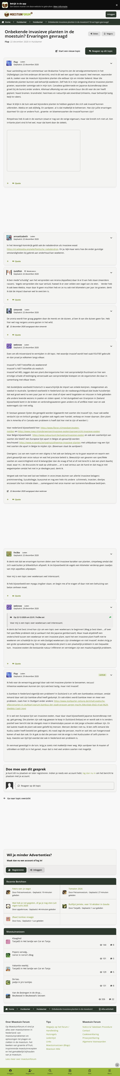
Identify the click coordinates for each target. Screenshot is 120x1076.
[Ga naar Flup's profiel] (9, 63)
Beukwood (17, 995)
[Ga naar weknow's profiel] (9, 346)
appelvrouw (22, 909)
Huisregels (51, 1034)
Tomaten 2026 (76, 888)
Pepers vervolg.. (20, 952)
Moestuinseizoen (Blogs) (58, 1045)
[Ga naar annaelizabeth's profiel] (9, 237)
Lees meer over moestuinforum (21, 1059)
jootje (15, 982)
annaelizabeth (21, 236)
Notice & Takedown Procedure (97, 1026)
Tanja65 (76, 908)
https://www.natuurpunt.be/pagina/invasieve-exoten (58, 435)
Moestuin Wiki (53, 1049)
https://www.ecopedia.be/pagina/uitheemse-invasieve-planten (50, 442)
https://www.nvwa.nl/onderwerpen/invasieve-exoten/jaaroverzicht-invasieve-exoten (59, 431)
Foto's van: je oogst (21, 888)
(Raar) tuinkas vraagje (23, 917)
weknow (18, 344)
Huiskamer (36, 41)
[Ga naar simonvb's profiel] (9, 311)
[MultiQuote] (7, 183)
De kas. (15, 979)
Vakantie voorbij (20, 965)
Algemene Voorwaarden (94, 1041)
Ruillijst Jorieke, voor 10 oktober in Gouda (89, 904)
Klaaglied (16, 938)
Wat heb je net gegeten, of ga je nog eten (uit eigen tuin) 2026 (34, 904)
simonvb (18, 309)
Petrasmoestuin (24, 892)
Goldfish (18, 271)
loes (19, 920)
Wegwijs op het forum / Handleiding (57, 1028)
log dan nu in (89, 773)
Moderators (31, 271)
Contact (86, 1030)
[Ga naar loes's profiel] (8, 919)
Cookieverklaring (91, 1034)
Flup (7, 41)
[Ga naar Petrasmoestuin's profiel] (8, 892)
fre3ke (17, 552)
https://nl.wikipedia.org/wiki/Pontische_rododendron (32, 249)
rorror (15, 955)
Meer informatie (8, 5)
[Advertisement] (60, 209)
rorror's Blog (27, 955)
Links (48, 1041)
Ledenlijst (51, 1037)
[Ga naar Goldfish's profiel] (9, 272)
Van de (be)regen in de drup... (27, 992)
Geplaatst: (42, 909)
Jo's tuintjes (26, 982)
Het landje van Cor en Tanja (36, 941)
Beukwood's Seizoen (35, 995)
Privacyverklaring (91, 1037)
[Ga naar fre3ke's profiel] (9, 553)
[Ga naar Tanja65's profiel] (64, 906)
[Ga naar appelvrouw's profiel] (8, 906)
